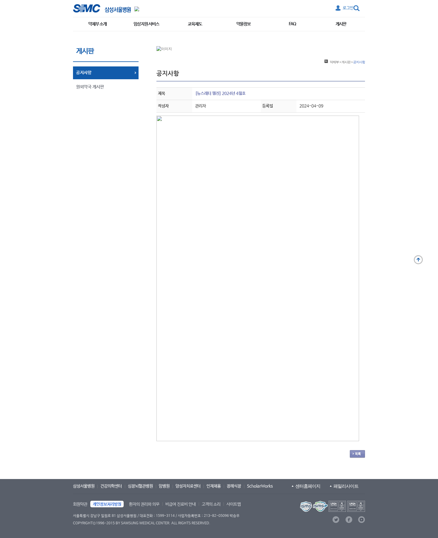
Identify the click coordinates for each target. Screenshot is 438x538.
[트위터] (336, 519)
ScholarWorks (260, 486)
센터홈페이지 (307, 486)
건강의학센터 (111, 486)
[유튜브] (361, 519)
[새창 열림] (102, 8)
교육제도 (195, 24)
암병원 (164, 486)
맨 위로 (418, 260)
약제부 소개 (97, 24)
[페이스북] (348, 519)
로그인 (348, 8)
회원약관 (80, 504)
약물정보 (243, 24)
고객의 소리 (211, 504)
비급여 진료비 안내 (180, 504)
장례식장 (234, 486)
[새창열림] (332, 506)
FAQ (292, 24)
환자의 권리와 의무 (144, 504)
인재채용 (213, 486)
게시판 (341, 24)
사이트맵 (233, 504)
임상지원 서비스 (146, 24)
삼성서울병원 (83, 486)
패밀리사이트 (345, 486)
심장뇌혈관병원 (140, 486)
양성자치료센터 (188, 486)
